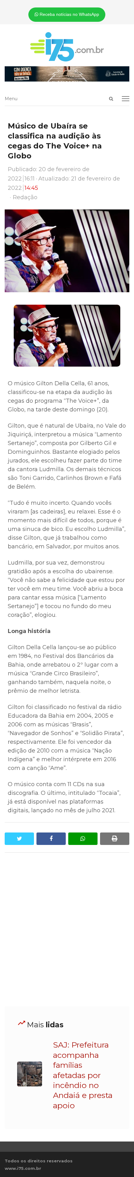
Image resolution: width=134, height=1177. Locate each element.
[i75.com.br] (67, 47)
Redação (25, 197)
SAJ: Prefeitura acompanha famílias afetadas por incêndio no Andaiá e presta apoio (82, 1075)
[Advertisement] (67, 929)
